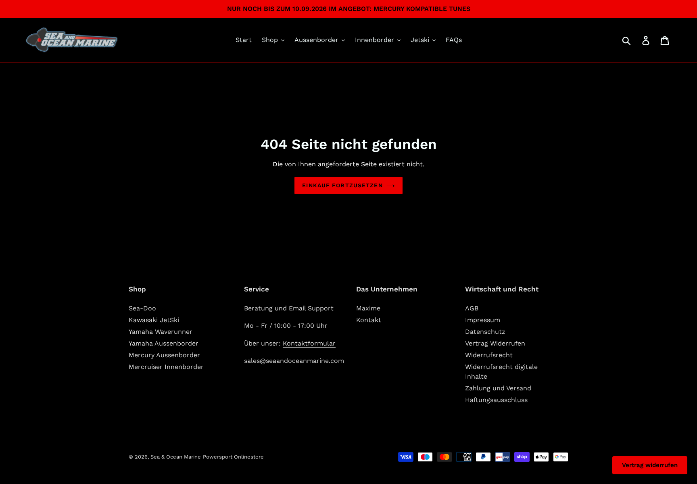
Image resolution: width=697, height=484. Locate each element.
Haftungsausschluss (496, 400)
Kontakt (368, 320)
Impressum (482, 320)
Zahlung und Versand (498, 388)
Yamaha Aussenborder (163, 343)
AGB (471, 308)
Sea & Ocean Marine (175, 457)
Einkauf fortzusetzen (342, 185)
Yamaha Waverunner (160, 331)
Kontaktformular (309, 343)
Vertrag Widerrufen (495, 343)
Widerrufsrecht (489, 355)
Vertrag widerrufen (650, 465)
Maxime (368, 308)
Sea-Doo (142, 308)
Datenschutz (485, 331)
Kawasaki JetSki (154, 320)
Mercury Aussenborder (164, 355)
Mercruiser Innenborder (166, 367)
